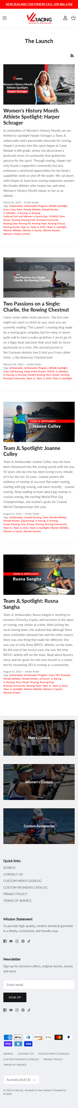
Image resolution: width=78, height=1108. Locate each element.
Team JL (25, 227)
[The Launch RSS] (72, 55)
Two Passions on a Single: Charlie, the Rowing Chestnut (36, 307)
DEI (57, 675)
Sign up (15, 997)
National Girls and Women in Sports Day (25, 216)
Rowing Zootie (11, 227)
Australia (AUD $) (18, 1079)
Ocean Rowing (11, 524)
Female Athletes (32, 209)
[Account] (64, 18)
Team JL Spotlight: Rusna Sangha (30, 604)
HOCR (50, 371)
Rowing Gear (10, 223)
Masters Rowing (36, 374)
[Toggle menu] (4, 18)
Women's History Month (16, 233)
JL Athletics (9, 213)
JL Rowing (34, 213)
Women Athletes (12, 230)
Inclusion (45, 678)
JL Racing (22, 213)
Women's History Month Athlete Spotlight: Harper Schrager (31, 116)
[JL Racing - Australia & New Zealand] (39, 18)
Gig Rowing (27, 520)
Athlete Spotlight (58, 205)
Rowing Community (47, 219)
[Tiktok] (29, 941)
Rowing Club (28, 219)
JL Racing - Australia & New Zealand (32, 1090)
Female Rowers (50, 209)
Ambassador (16, 205)
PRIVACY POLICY (15, 894)
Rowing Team (39, 223)
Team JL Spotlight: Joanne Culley (31, 451)
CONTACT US (13, 874)
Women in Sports (32, 230)
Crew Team (16, 209)
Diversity (65, 675)
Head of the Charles (35, 371)
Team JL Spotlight (56, 227)
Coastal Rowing (32, 517)
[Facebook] (4, 941)
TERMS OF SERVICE (17, 900)
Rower (6, 219)
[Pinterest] (23, 941)
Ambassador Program (35, 205)
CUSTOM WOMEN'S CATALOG (25, 887)
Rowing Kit (25, 223)
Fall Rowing (16, 371)
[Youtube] (10, 941)
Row (62, 216)
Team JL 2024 (44, 378)
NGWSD (53, 216)
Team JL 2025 (38, 227)
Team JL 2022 (20, 527)
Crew (6, 209)
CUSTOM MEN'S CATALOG (22, 881)
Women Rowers (51, 230)
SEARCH (9, 867)
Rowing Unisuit (56, 223)
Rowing (16, 219)
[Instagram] (17, 941)
